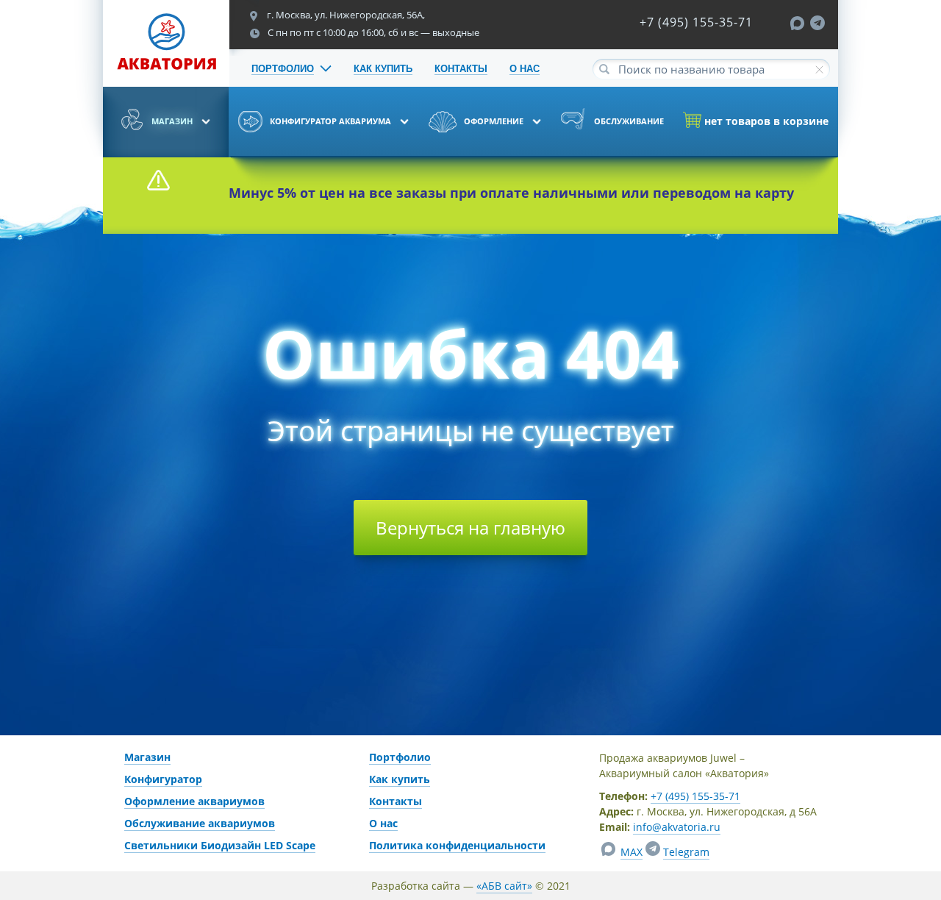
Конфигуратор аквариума (330, 120)
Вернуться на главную (470, 527)
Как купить (399, 779)
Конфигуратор (163, 779)
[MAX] (799, 26)
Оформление (494, 120)
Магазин (172, 120)
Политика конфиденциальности (457, 845)
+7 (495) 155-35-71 (696, 22)
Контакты (395, 801)
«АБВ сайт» (504, 886)
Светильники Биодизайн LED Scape (219, 845)
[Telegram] (817, 26)
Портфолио (400, 757)
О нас (383, 823)
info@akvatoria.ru (676, 827)
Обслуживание (628, 120)
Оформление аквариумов (194, 801)
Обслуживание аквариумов (199, 823)
